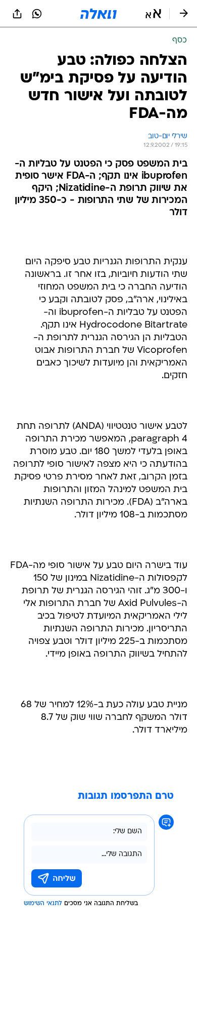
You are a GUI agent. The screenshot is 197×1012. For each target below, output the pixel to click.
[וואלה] (98, 14)
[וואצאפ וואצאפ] (37, 14)
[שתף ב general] (17, 13)
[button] (153, 13)
